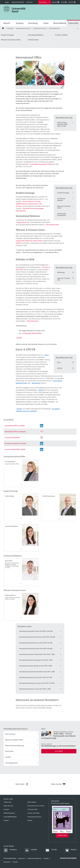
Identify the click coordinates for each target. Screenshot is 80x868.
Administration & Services (23, 28)
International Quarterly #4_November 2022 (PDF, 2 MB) (37, 671)
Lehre (46, 23)
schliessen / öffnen (77, 28)
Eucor (59, 362)
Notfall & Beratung (9, 813)
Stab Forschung (10, 734)
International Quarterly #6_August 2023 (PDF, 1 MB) (35, 660)
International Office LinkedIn (15, 426)
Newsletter (7, 862)
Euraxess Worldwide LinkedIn (15, 449)
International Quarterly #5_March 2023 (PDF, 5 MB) (35, 666)
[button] (22, 784)
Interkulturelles (33, 40)
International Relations (36, 35)
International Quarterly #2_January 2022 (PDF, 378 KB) (37, 683)
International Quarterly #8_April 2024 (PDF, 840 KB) (35, 648)
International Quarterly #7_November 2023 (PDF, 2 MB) (37, 654)
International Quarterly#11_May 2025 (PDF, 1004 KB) (36, 631)
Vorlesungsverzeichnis (34, 817)
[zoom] (40, 73)
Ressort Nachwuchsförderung (14, 745)
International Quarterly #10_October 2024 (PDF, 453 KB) (37, 637)
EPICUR (59, 368)
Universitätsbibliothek (10, 817)
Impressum (21, 858)
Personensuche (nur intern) (35, 805)
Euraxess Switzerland (12, 437)
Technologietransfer (11, 763)
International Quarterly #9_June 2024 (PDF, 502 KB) (35, 643)
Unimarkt (6, 809)
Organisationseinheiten (17, 2)
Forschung (33, 23)
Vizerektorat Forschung (39, 28)
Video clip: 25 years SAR (63, 279)
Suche (62, 2)
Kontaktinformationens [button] (21, 484)
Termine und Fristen (33, 813)
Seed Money (36, 383)
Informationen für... (44, 2)
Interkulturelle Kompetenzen (61, 214)
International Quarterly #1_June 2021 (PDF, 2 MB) (35, 689)
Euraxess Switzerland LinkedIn (15, 443)
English (7, 2)
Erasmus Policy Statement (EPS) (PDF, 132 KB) (62, 124)
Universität (73, 23)
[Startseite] (3, 28)
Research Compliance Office (14, 740)
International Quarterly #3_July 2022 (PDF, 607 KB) (35, 677)
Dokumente (29, 2)
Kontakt (19, 338)
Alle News (59, 751)
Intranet (29, 820)
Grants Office (9, 751)
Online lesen (62, 835)
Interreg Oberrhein (52, 225)
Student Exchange (7, 35)
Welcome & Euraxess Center (11, 40)
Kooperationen (22, 222)
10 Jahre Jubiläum (61, 35)
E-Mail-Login (7, 802)
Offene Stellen (31, 802)
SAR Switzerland (32, 321)
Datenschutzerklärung (34, 858)
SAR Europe (61, 272)
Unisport (6, 820)
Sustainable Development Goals (41, 164)
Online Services (8, 805)
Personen (70, 2)
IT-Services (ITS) (32, 809)
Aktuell (6, 23)
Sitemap (46, 858)
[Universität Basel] (14, 8)
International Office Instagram (15, 431)
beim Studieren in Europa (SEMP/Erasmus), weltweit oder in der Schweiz (29, 204)
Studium (20, 23)
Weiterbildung (59, 23)
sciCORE (8, 757)
